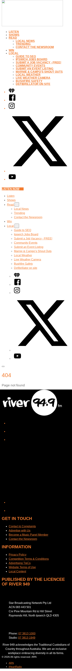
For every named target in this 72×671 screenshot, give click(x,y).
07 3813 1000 (26, 633)
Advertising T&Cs (20, 563)
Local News (25, 41)
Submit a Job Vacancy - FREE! (38, 62)
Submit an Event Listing (34, 68)
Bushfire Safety (29, 81)
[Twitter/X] (39, 171)
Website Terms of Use (22, 567)
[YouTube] (12, 179)
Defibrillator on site (33, 84)
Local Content (17, 571)
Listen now (10, 188)
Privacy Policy (17, 554)
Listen (14, 31)
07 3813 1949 (26, 637)
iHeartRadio (15, 666)
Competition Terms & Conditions (29, 558)
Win (11, 50)
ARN (11, 663)
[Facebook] (12, 100)
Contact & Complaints (22, 526)
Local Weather (28, 74)
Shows (14, 34)
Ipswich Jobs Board (31, 59)
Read (13, 37)
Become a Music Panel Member (28, 534)
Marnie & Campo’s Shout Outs (39, 71)
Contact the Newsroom (35, 47)
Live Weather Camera (33, 77)
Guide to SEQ (26, 56)
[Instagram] (12, 108)
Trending (23, 43)
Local (14, 53)
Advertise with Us (19, 530)
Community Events (30, 65)
